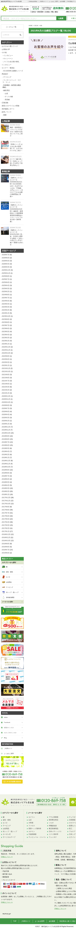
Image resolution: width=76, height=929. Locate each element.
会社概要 (62, 1)
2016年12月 (6, 534)
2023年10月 (6, 316)
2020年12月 (6, 396)
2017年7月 (6, 513)
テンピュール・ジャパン (37, 837)
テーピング (7, 77)
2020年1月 (6, 424)
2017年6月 (6, 516)
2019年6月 (6, 445)
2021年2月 (6, 390)
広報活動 (5, 103)
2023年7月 (6, 325)
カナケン (31, 831)
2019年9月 (6, 436)
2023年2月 (6, 341)
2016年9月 (6, 544)
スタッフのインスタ (10, 732)
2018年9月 (6, 470)
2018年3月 (6, 488)
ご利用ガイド (43, 1)
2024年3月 (6, 307)
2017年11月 (6, 500)
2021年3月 (6, 387)
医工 (70, 828)
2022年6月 (6, 359)
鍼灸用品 (6, 90)
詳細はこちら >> (7, 857)
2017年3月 (6, 525)
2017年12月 (6, 497)
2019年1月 (6, 457)
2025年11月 (6, 273)
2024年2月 (6, 310)
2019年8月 (6, 439)
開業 (5, 115)
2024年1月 (6, 313)
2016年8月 (6, 547)
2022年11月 (6, 350)
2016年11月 (6, 537)
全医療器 (72, 820)
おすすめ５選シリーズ (10, 46)
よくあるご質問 (53, 1)
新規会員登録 (33, 1)
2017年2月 (6, 528)
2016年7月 (6, 550)
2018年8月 (6, 473)
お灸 (6, 93)
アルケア (72, 831)
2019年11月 (6, 430)
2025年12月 (6, 270)
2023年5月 (6, 331)
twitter (6, 717)
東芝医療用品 (53, 828)
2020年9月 (6, 405)
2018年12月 (6, 460)
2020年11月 (6, 399)
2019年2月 (6, 454)
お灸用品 (6, 828)
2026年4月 (6, 264)
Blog (5, 738)
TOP (14, 921)
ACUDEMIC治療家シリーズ (13, 71)
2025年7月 (6, 279)
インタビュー (8, 55)
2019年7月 (6, 442)
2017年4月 (6, 522)
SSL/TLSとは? (7, 914)
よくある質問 (39, 921)
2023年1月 (6, 344)
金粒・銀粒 (7, 820)
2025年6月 (6, 282)
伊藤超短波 (53, 825)
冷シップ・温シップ (10, 831)
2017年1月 (6, 531)
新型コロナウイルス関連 (10, 106)
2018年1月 (6, 494)
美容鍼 (7, 99)
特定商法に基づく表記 (67, 921)
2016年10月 (6, 540)
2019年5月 (6, 448)
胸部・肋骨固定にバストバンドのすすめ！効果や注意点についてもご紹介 (16, 132)
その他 (4, 52)
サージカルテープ (9, 837)
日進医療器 (32, 834)
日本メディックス (55, 831)
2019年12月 (6, 427)
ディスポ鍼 (9, 96)
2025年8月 (6, 276)
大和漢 (30, 823)
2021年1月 (6, 393)
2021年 (36, 25)
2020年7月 (6, 408)
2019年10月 (6, 433)
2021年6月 (6, 384)
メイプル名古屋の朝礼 (11, 61)
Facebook (7, 722)
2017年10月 (6, 503)
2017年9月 (6, 507)
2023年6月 (6, 328)
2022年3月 (6, 362)
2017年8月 (6, 510)
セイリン (31, 817)
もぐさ (5, 823)
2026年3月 (6, 267)
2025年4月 (6, 285)
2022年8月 (6, 356)
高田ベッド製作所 (34, 828)
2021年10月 (6, 371)
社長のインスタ (9, 727)
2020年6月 (6, 411)
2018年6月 (6, 479)
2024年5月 (6, 301)
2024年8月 (6, 294)
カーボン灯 (7, 834)
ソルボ (51, 823)
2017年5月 (6, 519)
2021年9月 (6, 374)
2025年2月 (6, 291)
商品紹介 (5, 74)
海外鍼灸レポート (8, 109)
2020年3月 (6, 417)
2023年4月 (6, 334)
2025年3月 (6, 288)
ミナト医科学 (53, 834)
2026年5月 (6, 261)
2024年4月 (6, 304)
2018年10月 (6, 467)
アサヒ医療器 (53, 817)
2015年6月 (6, 553)
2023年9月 (6, 319)
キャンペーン (8, 58)
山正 (30, 820)
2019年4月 (6, 451)
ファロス (31, 825)
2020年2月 (6, 421)
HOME (31, 25)
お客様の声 (6, 49)
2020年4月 (6, 414)
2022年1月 (6, 365)
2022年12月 (6, 347)
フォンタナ (53, 837)
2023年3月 (6, 337)
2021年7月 (6, 381)
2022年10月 (6, 353)
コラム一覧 (12, 27)
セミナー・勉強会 (8, 68)
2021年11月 (6, 368)
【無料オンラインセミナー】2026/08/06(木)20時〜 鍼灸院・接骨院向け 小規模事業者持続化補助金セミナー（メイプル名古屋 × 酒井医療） (16, 213)
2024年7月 (6, 298)
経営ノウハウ (6, 112)
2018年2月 (6, 491)
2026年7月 (6, 255)
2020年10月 (6, 402)
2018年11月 (6, 464)
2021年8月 (6, 378)
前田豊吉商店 (53, 820)
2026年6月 (6, 258)
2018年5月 (6, 482)
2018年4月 (6, 485)
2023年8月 (6, 322)
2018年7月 (6, 476)
